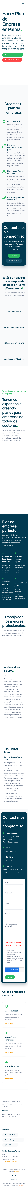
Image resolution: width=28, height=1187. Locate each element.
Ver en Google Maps (10, 1161)
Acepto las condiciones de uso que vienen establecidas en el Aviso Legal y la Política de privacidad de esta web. (15, 957)
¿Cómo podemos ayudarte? (11, 925)
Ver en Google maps (10, 842)
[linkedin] (15, 1175)
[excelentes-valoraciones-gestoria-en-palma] (7, 65)
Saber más (9, 1023)
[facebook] (12, 1175)
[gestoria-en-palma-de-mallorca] (8, 3)
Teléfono (8, 893)
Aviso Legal (16, 1171)
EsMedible (21, 1185)
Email (7, 903)
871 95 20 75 (7, 860)
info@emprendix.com (10, 851)
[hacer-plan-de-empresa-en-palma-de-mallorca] (14, 77)
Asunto (7, 914)
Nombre (8, 882)
